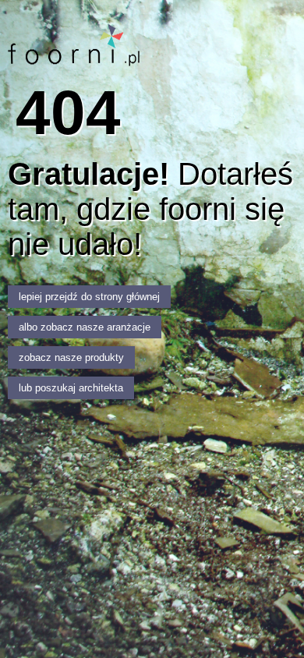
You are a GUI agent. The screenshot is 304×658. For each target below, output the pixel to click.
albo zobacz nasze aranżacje (84, 327)
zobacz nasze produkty (71, 357)
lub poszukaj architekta (71, 388)
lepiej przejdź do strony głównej (89, 296)
